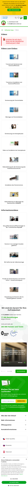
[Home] (2, 30)
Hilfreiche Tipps (9, 30)
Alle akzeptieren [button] (14, 482)
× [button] (26, 459)
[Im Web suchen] (16, 18)
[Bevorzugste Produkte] (18, 18)
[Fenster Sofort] (4, 17)
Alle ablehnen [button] (14, 478)
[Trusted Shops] (5, 333)
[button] (25, 17)
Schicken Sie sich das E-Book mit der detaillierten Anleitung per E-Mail (15, 41)
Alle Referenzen (21, 371)
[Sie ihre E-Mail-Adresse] (14, 401)
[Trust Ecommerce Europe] (14, 333)
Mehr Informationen (14, 10)
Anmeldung (21, 401)
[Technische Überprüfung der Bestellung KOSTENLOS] (3, 23)
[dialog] (14, 473)
